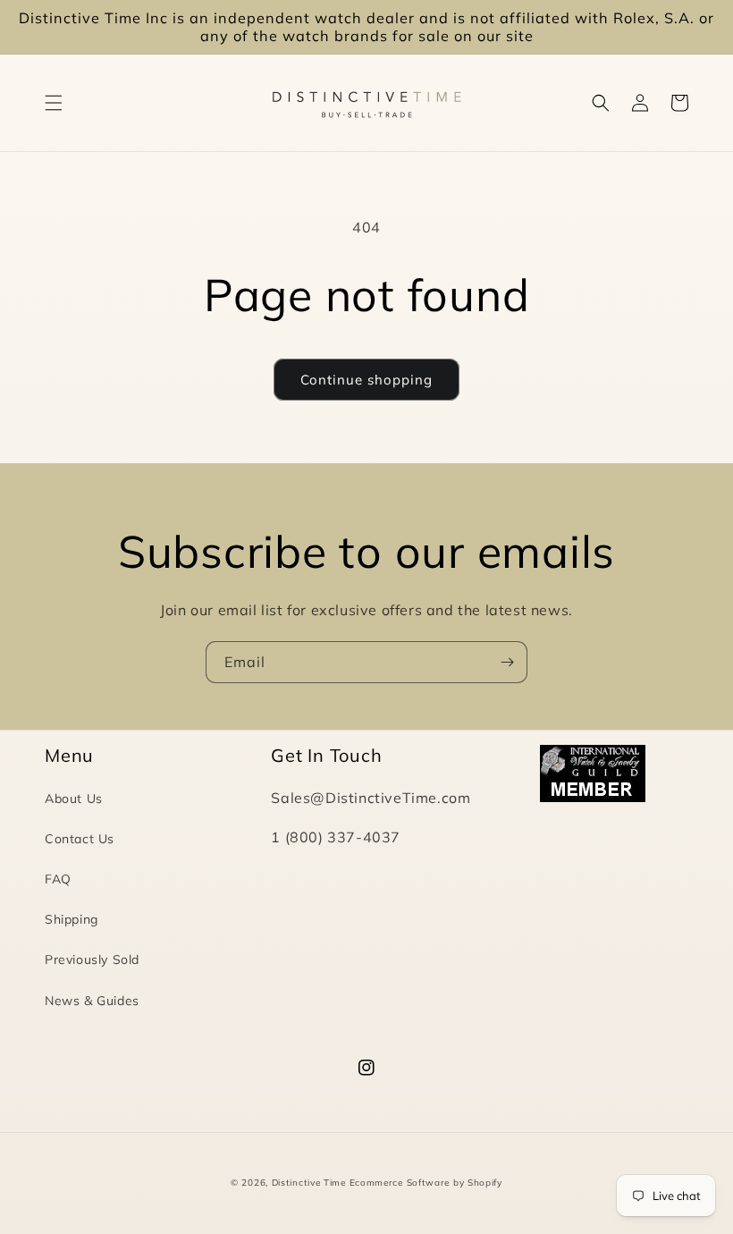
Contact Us (79, 839)
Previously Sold (92, 959)
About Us (74, 798)
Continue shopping (366, 379)
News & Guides (92, 1001)
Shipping (71, 919)
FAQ (58, 879)
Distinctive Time (309, 1182)
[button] (53, 103)
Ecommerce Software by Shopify (426, 1182)
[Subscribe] (507, 662)
